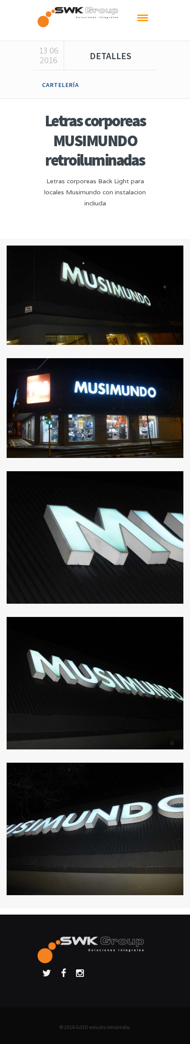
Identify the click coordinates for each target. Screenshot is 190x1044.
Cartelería (60, 85)
